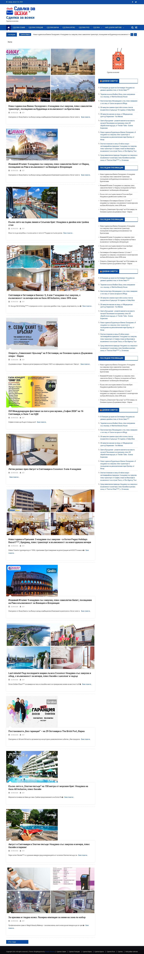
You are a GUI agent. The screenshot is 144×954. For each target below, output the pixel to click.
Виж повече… (86, 117)
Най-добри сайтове (113, 27)
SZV (23, 112)
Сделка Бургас (68, 27)
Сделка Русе (84, 27)
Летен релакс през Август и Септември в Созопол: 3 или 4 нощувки (44, 469)
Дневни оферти (109, 81)
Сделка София (19, 27)
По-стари (12, 942)
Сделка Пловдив (36, 27)
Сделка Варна (53, 27)
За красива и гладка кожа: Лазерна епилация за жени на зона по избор (47, 917)
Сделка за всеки (20, 17)
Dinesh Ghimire (50, 951)
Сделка (96, 27)
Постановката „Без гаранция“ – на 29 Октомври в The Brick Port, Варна (46, 731)
